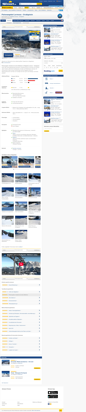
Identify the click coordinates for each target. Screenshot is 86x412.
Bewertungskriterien (17, 22)
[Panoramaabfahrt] (21, 192)
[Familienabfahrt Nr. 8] (8, 178)
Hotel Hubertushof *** (55, 105)
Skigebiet (3, 20)
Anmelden (47, 131)
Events (43, 20)
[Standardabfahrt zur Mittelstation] (8, 234)
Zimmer (53, 65)
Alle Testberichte (5, 382)
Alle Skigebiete (5, 10)
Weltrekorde (50, 1)
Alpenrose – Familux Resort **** (56, 28)
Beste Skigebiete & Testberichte (15, 10)
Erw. (45, 65)
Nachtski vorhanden (17, 148)
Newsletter (45, 1)
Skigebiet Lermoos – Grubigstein (17, 16)
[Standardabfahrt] (21, 178)
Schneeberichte (30, 10)
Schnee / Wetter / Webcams (18, 20)
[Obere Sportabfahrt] (21, 206)
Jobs (54, 1)
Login (18, 405)
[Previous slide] (3, 162)
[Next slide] (40, 162)
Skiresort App (51, 389)
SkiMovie (15, 137)
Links (18, 402)
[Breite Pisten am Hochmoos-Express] (35, 220)
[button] (49, 71)
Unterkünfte (49, 10)
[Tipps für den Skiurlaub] (60, 10)
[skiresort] (9, 3)
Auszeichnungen (26, 22)
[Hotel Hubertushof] (47, 36)
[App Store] (53, 394)
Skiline (14, 133)
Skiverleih (33, 20)
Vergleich (24, 10)
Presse (3, 405)
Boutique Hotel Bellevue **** (56, 40)
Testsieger (41, 1)
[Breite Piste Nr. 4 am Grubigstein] (21, 220)
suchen (60, 70)
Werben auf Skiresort (37, 402)
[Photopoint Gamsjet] (35, 192)
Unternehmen (20, 403)
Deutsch (59, 1)
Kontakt (52, 20)
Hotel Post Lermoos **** (55, 46)
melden (20, 246)
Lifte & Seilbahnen (42, 10)
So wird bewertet (6, 62)
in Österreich (19, 363)
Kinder (49, 65)
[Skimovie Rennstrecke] (8, 220)
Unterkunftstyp (59, 65)
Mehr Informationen (36, 410)
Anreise (47, 20)
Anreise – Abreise (47, 56)
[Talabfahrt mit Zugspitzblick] (8, 206)
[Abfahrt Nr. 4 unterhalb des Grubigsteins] (35, 206)
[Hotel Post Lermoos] (47, 48)
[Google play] (53, 397)
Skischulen (38, 20)
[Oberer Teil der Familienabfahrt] (8, 192)
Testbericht (9, 20)
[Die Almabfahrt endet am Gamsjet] (35, 178)
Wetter (36, 10)
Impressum (4, 403)
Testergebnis (9, 22)
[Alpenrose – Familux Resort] (47, 29)
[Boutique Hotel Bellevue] (47, 42)
